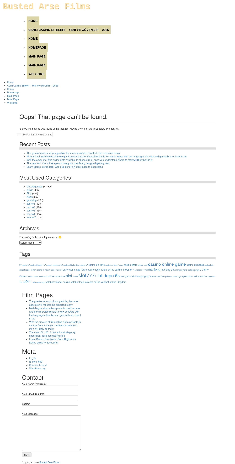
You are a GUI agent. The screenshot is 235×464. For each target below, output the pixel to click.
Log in (32, 358)
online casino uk (56, 276)
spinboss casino (155, 276)
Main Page (37, 56)
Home (33, 21)
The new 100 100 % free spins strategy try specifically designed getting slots (68, 163)
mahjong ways (181, 269)
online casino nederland (37, 276)
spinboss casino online (194, 276)
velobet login (77, 282)
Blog (29, 193)
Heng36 (91, 302)
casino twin (209, 265)
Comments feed (38, 365)
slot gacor (126, 276)
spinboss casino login (172, 276)
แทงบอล (125, 291)
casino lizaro (130, 264)
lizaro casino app (71, 269)
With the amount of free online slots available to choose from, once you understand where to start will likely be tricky (89, 160)
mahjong (154, 269)
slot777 (86, 275)
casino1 (31, 203)
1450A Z (31, 217)
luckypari (127, 269)
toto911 (25, 281)
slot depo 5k (107, 275)
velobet (50, 282)
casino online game (167, 264)
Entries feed (35, 361)
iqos (105, 298)
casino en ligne (96, 264)
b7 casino (23, 265)
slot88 (75, 276)
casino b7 (84, 265)
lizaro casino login (90, 269)
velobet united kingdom (113, 282)
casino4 (31, 214)
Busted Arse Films (46, 7)
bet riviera (75, 265)
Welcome (36, 74)
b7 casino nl (66, 265)
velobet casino (62, 282)
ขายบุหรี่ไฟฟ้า (113, 291)
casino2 (31, 207)
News (30, 196)
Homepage (37, 47)
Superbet (211, 276)
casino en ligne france (114, 265)
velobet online (92, 282)
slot (69, 275)
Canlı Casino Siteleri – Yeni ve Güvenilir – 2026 (68, 29)
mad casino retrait (140, 269)
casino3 (31, 210)
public (30, 190)
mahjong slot (168, 269)
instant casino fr (37, 269)
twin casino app (39, 282)
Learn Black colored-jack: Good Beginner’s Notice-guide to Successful (65, 166)
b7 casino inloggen (35, 265)
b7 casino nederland (52, 265)
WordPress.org (37, 368)
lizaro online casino (111, 269)
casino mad (142, 265)
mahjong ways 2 (194, 269)
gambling (32, 200)
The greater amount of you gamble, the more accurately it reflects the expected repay (73, 153)
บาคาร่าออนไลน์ (96, 291)
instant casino (24, 269)
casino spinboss (195, 264)
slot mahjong (139, 276)
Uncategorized (34, 186)
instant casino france (53, 269)
